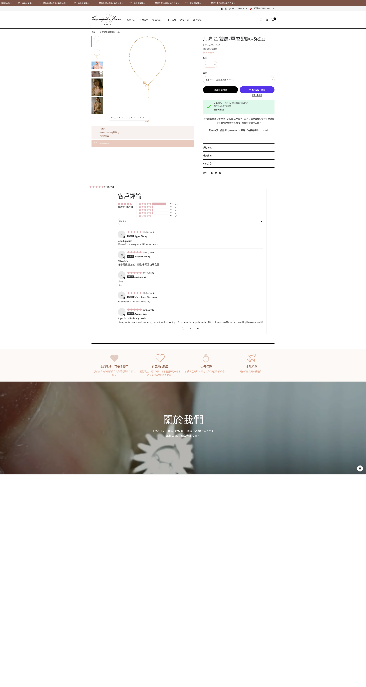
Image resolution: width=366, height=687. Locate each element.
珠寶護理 (207, 155)
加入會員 (197, 20)
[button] (96, 187)
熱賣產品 (144, 20)
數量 (205, 58)
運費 (204, 49)
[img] (134, 232)
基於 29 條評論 (125, 207)
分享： (206, 173)
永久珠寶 (171, 20)
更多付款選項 (257, 95)
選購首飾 (156, 20)
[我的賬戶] (267, 20)
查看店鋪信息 (219, 110)
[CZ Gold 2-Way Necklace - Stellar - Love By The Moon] (190, 40)
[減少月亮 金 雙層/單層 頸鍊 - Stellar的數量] (205, 64)
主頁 (93, 32)
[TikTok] (233, 8)
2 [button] (186, 328)
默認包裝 (207, 147)
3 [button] (190, 328)
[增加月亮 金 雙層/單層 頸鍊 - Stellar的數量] (215, 64)
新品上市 (131, 20)
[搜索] (261, 20)
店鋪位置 (184, 20)
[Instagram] (226, 8)
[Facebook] (222, 8)
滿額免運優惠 (65, 3)
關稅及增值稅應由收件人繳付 (37, 3)
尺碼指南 (207, 163)
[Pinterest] (229, 8)
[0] (272, 20)
